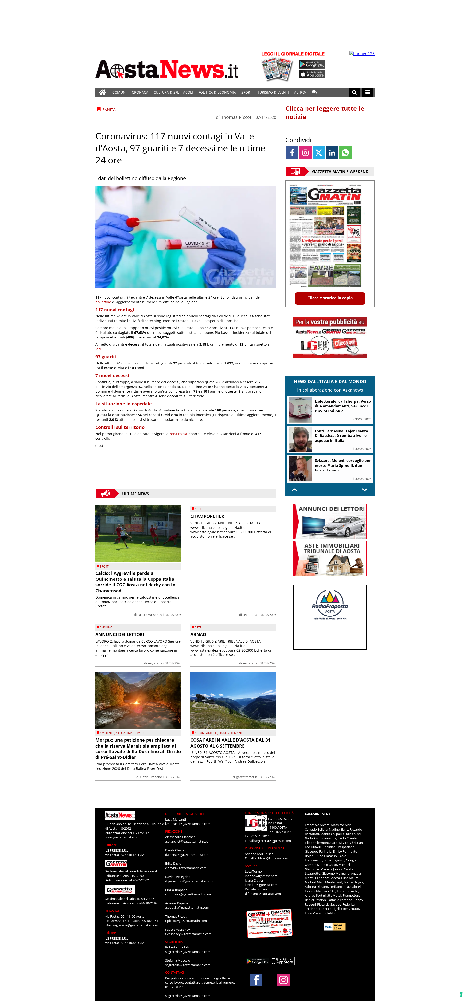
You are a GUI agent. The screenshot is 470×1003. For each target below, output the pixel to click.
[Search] (354, 92)
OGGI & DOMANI (230, 733)
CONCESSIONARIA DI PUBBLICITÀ (269, 813)
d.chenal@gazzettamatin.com (186, 854)
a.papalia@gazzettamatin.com (187, 907)
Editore (111, 845)
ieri (98, 349)
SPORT (246, 92)
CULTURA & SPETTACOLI (173, 92)
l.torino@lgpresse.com (261, 876)
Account (251, 866)
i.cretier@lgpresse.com (261, 884)
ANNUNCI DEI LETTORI (119, 634)
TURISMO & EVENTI (273, 92)
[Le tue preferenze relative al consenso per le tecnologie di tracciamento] (461, 994)
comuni (139, 733)
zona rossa (178, 433)
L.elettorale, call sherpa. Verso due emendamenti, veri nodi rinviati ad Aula (343, 406)
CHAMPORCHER (207, 516)
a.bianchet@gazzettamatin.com (188, 841)
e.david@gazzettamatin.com (186, 868)
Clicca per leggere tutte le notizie (324, 112)
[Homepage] (102, 92)
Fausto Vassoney (149, 614)
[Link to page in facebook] (292, 152)
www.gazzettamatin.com (123, 837)
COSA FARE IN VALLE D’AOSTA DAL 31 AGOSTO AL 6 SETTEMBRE (230, 743)
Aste (198, 509)
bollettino (103, 302)
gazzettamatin (246, 777)
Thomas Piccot (236, 117)
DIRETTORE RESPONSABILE (185, 813)
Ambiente (107, 733)
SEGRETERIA (174, 941)
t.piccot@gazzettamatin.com (186, 920)
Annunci (106, 627)
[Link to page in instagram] (305, 152)
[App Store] (312, 74)
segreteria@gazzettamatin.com (135, 925)
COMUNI (119, 92)
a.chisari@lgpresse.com (271, 858)
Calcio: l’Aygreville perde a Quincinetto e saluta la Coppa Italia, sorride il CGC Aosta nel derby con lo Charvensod (135, 581)
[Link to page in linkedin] (332, 152)
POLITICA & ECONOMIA (217, 92)
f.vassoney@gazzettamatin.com (188, 934)
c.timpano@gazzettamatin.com (188, 894)
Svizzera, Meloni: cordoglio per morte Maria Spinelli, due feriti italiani (343, 465)
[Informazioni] (314, 92)
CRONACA (140, 92)
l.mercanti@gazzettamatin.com (188, 824)
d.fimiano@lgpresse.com (263, 893)
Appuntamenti (206, 733)
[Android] (312, 64)
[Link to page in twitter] (319, 152)
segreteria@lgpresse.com (272, 840)
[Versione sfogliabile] (278, 66)
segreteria (250, 614)
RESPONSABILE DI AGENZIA (265, 848)
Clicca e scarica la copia (330, 298)
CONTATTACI (174, 972)
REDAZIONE (113, 910)
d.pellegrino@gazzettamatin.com (189, 881)
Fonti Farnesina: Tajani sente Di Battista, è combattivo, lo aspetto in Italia (341, 435)
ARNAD (198, 634)
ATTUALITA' (124, 733)
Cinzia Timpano (151, 777)
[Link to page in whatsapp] (345, 152)
